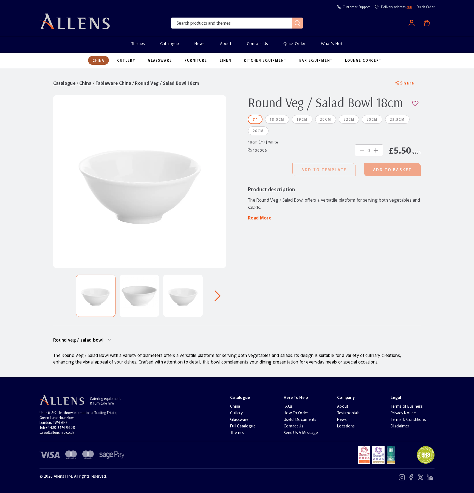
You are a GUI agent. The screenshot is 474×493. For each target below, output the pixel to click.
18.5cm (277, 119)
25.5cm (397, 119)
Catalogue (169, 43)
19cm (302, 119)
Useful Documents (300, 419)
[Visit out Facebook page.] (411, 478)
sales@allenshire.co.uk (57, 432)
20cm (325, 119)
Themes (138, 43)
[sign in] (411, 23)
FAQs (288, 406)
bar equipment (316, 60)
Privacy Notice (403, 412)
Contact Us (257, 43)
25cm (372, 119)
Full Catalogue (242, 426)
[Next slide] (217, 295)
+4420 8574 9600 (60, 427)
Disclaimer (400, 426)
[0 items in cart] (427, 23)
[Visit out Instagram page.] (402, 478)
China (85, 83)
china (98, 60)
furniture (196, 60)
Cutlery (236, 412)
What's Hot (332, 43)
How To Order (296, 412)
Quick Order (294, 43)
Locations (346, 426)
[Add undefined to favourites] (416, 103)
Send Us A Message (301, 432)
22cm (349, 119)
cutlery (126, 60)
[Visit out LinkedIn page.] (430, 478)
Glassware (239, 419)
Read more (259, 217)
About (226, 43)
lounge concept (363, 60)
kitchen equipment (265, 60)
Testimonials (348, 412)
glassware (160, 60)
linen (225, 60)
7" (255, 119)
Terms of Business (407, 406)
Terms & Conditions (408, 419)
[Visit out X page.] (420, 478)
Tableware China (113, 83)
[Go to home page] (75, 28)
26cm (258, 130)
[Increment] (375, 150)
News (199, 43)
